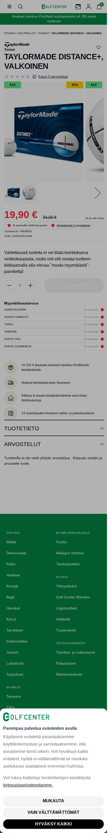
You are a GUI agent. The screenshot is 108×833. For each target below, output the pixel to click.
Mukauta (53, 801)
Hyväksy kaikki (53, 824)
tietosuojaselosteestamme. (28, 785)
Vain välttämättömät (53, 812)
